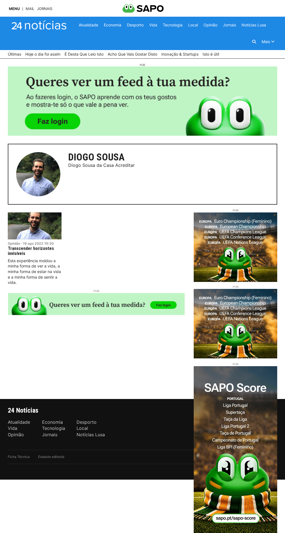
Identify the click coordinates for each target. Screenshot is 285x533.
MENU (14, 9)
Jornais (44, 9)
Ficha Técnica (19, 457)
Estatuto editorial (51, 457)
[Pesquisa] (254, 41)
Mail (30, 9)
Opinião (14, 243)
